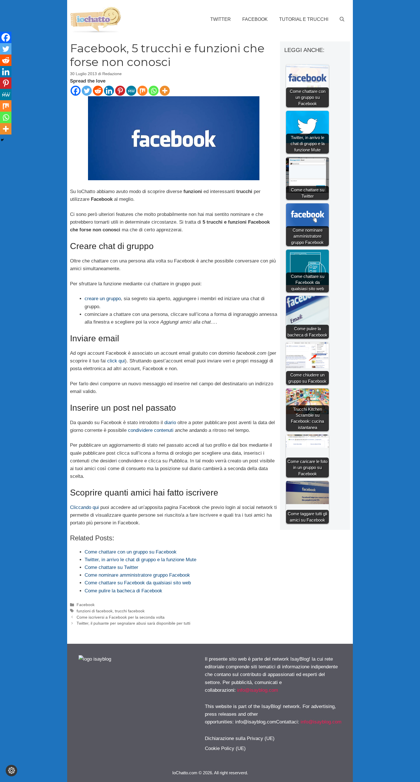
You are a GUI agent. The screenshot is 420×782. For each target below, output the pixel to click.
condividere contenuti (150, 430)
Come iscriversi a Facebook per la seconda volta (121, 617)
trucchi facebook (130, 611)
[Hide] (2, 140)
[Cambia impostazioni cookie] (11, 770)
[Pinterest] (120, 91)
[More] (165, 91)
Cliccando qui (84, 507)
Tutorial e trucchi (303, 19)
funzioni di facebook (95, 611)
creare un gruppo (103, 298)
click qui (116, 361)
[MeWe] (131, 91)
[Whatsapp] (154, 91)
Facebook (255, 19)
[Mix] (142, 91)
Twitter (220, 19)
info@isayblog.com (257, 690)
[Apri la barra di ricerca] (342, 19)
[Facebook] (76, 91)
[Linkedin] (109, 91)
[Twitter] (87, 91)
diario (170, 422)
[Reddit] (98, 91)
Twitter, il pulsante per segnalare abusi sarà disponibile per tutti (133, 623)
